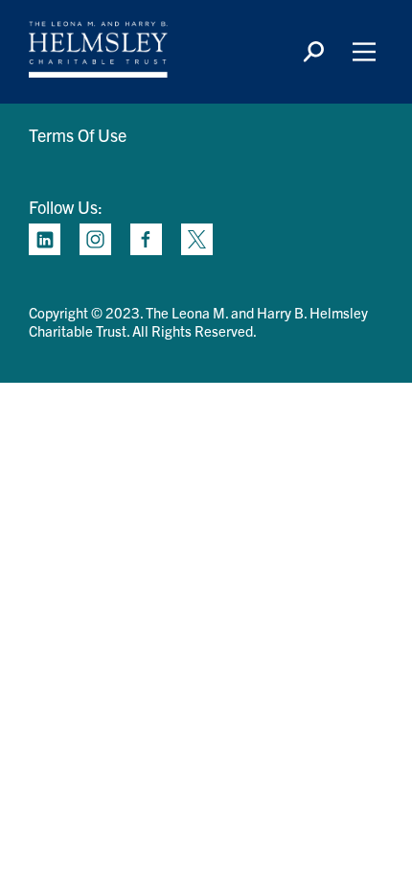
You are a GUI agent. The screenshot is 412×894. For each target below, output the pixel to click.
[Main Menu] (364, 52)
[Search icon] (313, 51)
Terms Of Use (77, 135)
